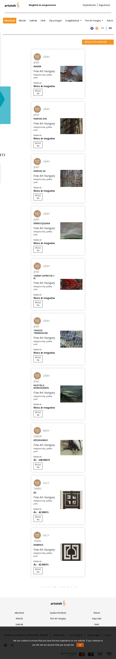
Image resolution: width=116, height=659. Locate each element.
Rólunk (96, 612)
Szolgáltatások (72, 20)
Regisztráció (104, 5)
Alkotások (9, 20)
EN (102, 28)
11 (71, 586)
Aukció (110, 20)
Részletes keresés (96, 42)
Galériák (33, 20)
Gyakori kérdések (58, 612)
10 (67, 586)
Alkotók (22, 20)
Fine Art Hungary (93, 20)
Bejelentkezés (89, 5)
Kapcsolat (96, 618)
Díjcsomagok (55, 20)
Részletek (38, 92)
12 (75, 586)
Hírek (43, 20)
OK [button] (80, 644)
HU (110, 28)
